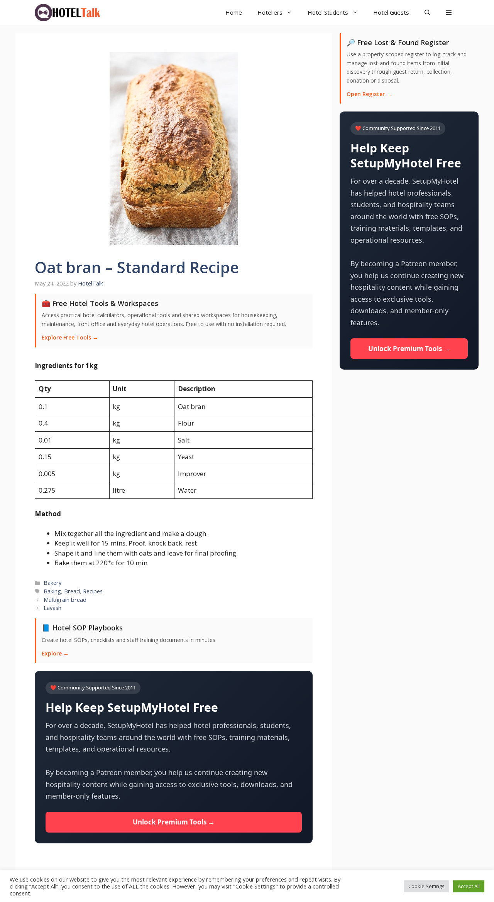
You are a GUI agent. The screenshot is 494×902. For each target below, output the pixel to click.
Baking (52, 591)
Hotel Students (328, 12)
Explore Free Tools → (70, 337)
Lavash (52, 607)
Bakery (52, 582)
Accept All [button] (469, 886)
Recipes (93, 591)
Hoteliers (270, 12)
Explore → (55, 653)
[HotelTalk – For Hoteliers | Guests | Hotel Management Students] (67, 12)
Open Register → (369, 94)
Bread (72, 591)
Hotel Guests (391, 12)
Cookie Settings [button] (426, 886)
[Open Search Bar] (427, 12)
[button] (448, 12)
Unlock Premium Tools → (174, 822)
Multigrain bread (65, 599)
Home (233, 12)
